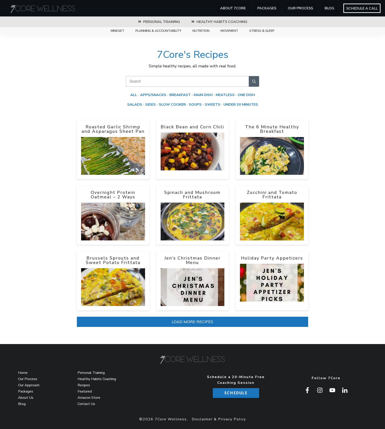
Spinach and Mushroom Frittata (192, 194)
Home (23, 372)
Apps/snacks (153, 95)
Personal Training (91, 372)
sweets (212, 104)
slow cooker (172, 104)
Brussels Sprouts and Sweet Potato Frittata (113, 260)
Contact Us (86, 403)
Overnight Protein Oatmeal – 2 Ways (113, 194)
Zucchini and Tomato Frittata (272, 194)
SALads (134, 104)
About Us (25, 397)
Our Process (27, 379)
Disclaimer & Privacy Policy (219, 419)
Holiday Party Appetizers (272, 258)
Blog (22, 403)
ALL (133, 95)
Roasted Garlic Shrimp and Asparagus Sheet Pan (113, 129)
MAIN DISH (203, 95)
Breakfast (180, 95)
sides (150, 104)
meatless (225, 95)
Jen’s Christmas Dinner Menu (192, 260)
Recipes (84, 385)
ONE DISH (246, 95)
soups (195, 104)
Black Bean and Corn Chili (192, 127)
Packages (25, 391)
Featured (85, 391)
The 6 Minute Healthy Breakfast (272, 129)
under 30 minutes (240, 104)
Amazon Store (89, 397)
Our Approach (28, 385)
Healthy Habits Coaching (97, 379)
